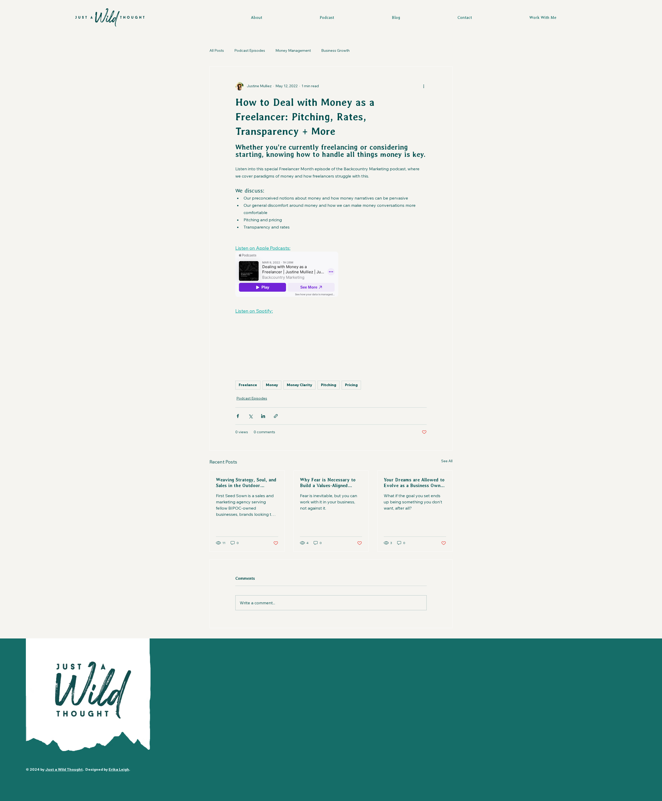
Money (272, 385)
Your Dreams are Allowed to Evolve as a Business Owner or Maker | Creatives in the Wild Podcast (414, 482)
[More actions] (423, 86)
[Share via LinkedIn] (263, 416)
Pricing (351, 385)
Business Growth (335, 50)
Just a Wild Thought (64, 769)
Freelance (248, 385)
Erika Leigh (119, 769)
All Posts (216, 50)
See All (447, 461)
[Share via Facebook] (237, 416)
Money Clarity (299, 385)
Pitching (328, 385)
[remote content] (287, 275)
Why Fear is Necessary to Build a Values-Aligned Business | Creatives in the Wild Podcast (329, 482)
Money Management (293, 50)
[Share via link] (275, 416)
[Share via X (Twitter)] (250, 416)
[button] (543, 17)
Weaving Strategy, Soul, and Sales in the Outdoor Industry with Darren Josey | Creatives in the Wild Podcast (246, 482)
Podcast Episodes (249, 50)
